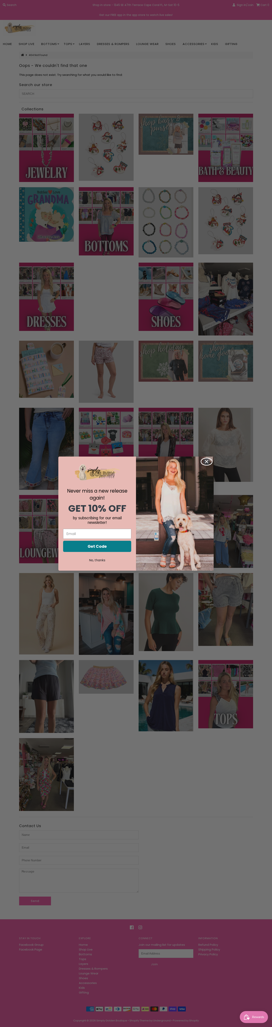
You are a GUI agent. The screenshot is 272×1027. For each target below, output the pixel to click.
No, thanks (97, 560)
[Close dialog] (206, 461)
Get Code (97, 546)
